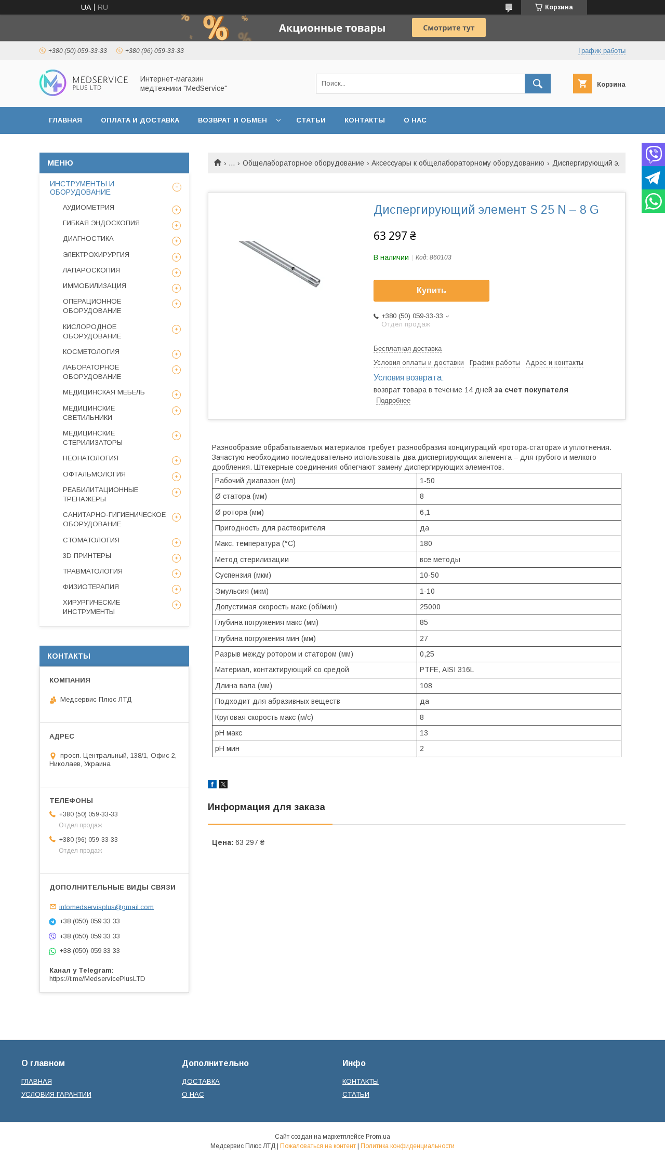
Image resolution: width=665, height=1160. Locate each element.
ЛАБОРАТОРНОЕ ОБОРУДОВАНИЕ (92, 371)
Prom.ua (378, 1136)
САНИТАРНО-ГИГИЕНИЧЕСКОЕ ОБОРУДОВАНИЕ (114, 519)
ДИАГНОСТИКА (88, 238)
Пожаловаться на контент (318, 1146)
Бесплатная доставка (408, 348)
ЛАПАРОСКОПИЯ (91, 270)
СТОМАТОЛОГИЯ (91, 540)
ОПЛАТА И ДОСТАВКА (140, 120)
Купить (431, 290)
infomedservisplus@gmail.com (106, 906)
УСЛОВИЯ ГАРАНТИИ (56, 1094)
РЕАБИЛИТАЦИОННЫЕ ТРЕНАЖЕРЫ (100, 494)
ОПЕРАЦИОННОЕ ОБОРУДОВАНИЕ (92, 306)
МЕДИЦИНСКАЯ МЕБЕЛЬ (104, 392)
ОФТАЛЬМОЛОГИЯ (94, 474)
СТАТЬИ (311, 120)
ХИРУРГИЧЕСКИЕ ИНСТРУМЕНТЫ (91, 607)
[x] (223, 786)
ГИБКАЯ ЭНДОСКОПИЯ (101, 223)
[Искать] (538, 83)
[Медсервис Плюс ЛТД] (83, 93)
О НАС (415, 120)
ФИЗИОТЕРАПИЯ (91, 587)
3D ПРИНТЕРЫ (87, 555)
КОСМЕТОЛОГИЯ (91, 352)
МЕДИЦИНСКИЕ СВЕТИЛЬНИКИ (89, 412)
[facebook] (212, 786)
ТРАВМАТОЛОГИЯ (93, 571)
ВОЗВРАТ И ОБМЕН (232, 120)
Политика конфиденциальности (408, 1146)
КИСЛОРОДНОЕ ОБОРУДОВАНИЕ (92, 331)
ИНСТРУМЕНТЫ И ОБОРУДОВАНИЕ (82, 188)
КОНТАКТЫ (364, 120)
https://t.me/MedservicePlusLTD (97, 978)
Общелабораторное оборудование (303, 163)
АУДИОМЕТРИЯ (88, 207)
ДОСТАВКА (201, 1081)
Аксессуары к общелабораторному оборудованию (457, 163)
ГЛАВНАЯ (65, 120)
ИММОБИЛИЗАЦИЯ (94, 286)
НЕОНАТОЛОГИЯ (90, 458)
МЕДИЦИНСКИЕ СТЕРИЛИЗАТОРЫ (93, 437)
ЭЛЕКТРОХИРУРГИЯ (96, 254)
